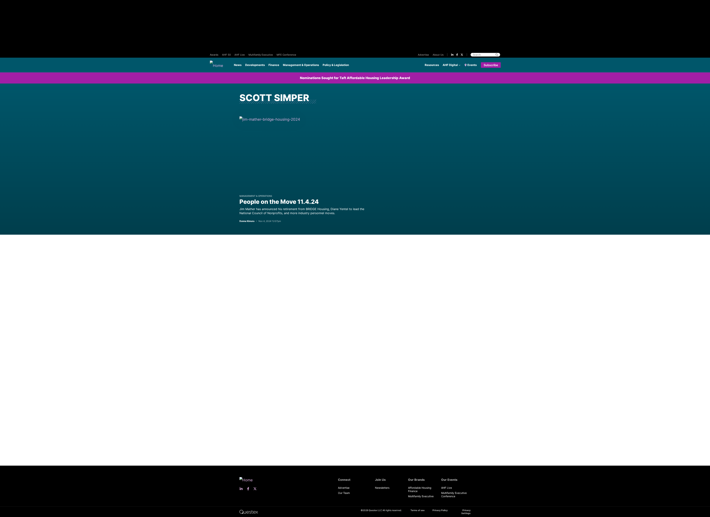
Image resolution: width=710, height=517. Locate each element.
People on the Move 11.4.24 (279, 201)
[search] (497, 54)
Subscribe (491, 65)
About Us (438, 54)
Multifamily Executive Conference (454, 494)
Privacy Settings (466, 512)
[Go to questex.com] (248, 511)
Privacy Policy (440, 510)
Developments (255, 65)
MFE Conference (286, 54)
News (237, 65)
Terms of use (417, 510)
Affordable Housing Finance (419, 489)
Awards (214, 54)
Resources (432, 65)
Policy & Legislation (336, 65)
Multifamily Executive (260, 54)
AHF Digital (450, 65)
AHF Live (239, 54)
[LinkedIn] (452, 54)
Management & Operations (301, 65)
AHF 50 (226, 54)
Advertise (423, 54)
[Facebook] (457, 54)
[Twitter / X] (462, 54)
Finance (273, 65)
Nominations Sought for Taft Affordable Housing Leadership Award (355, 78)
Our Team (344, 492)
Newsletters (382, 487)
